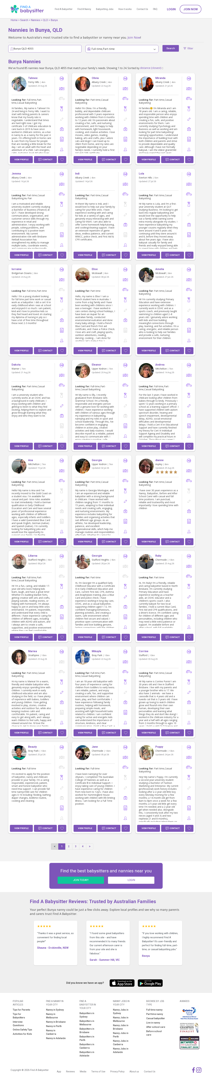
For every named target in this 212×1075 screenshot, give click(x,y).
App (59, 1071)
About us (134, 1071)
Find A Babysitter (64, 9)
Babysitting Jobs (104, 9)
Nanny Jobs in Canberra (120, 1043)
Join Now (190, 9)
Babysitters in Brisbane (87, 1030)
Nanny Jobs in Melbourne (120, 1019)
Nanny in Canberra (51, 1032)
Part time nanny (154, 1014)
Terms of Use (98, 1071)
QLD (45, 20)
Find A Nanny (84, 9)
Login (171, 9)
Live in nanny (153, 1022)
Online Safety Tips (22, 1029)
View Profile (21, 159)
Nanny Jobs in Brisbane (120, 1027)
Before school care (154, 1033)
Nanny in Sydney (55, 1009)
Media (83, 1071)
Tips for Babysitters (19, 1016)
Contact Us (142, 9)
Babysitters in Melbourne (87, 1023)
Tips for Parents (21, 1009)
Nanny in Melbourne (52, 1016)
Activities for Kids (22, 1034)
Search (24, 20)
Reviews (70, 1071)
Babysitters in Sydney (87, 1015)
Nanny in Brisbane (56, 1022)
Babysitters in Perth (87, 1038)
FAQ (155, 9)
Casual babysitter (155, 1018)
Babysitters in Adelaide (87, 1054)
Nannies (35, 20)
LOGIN (131, 880)
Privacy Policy (117, 1071)
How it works (125, 9)
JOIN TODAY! (81, 880)
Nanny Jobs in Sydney (120, 1011)
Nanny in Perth (54, 1026)
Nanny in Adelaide (56, 1038)
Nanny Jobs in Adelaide (120, 1050)
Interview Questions (18, 1024)
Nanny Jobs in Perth (120, 1035)
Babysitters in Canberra (87, 1046)
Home (14, 20)
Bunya (54, 20)
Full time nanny (154, 1009)
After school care (155, 1027)
